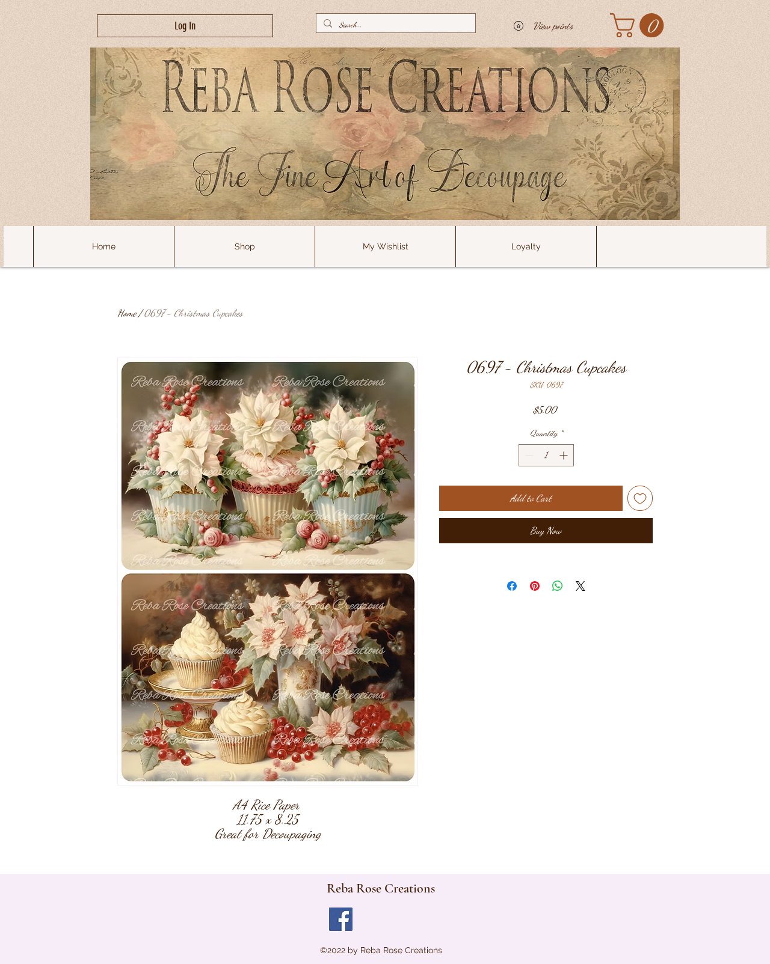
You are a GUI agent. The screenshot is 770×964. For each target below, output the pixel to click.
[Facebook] (341, 919)
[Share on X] (580, 586)
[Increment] (564, 455)
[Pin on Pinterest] (535, 586)
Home (126, 313)
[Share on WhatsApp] (557, 586)
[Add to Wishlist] (640, 498)
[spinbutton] (546, 455)
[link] (640, 25)
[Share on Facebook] (512, 586)
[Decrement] (527, 455)
